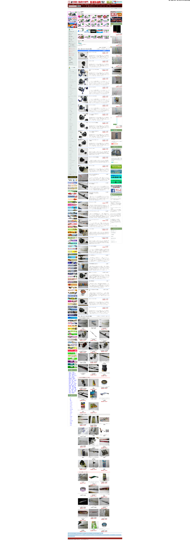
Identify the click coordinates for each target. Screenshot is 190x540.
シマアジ (75, 383)
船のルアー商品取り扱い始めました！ (115, 201)
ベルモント (70, 156)
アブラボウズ (73, 374)
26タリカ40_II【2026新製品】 (104, 349)
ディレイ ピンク (93, 516)
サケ (72, 382)
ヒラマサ (70, 388)
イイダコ (75, 375)
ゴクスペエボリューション (72, 81)
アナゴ (69, 374)
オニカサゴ (71, 420)
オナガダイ (74, 378)
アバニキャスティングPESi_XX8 (104, 386)
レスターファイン (71, 82)
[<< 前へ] (98, 316)
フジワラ (70, 153)
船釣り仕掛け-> (71, 36)
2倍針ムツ (120, 104)
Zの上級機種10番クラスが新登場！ (115, 219)
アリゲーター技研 (71, 71)
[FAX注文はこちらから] (116, 164)
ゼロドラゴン (71, 123)
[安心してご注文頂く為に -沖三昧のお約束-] (116, 184)
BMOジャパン (71, 150)
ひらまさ (71, 416)
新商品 (73, 4)
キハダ (71, 403)
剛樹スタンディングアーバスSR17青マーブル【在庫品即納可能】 (104, 362)
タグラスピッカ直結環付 (118, 125)
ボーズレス (70, 157)
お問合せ (92, 4)
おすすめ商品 (78, 4)
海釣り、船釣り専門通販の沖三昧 (83, 539)
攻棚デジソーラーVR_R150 (92, 272)
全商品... (70, 60)
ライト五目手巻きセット (92, 255)
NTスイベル (70, 98)
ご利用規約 (108, 4)
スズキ (71, 384)
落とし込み (70, 378)
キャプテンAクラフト (72, 104)
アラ (72, 375)
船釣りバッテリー (71, 41)
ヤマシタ (70, 166)
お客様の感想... (71, 62)
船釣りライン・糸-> (71, 38)
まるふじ (70, 159)
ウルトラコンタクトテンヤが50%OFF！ (115, 213)
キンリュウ (70, 105)
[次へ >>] (107, 316)
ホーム (70, 4)
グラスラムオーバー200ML (92, 202)
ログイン (119, 8)
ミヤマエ (70, 75)
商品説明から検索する (82, 44)
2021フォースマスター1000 (92, 298)
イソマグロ (73, 376)
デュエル (70, 135)
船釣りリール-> (71, 33)
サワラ (69, 383)
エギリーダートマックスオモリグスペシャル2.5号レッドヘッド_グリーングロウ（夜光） (93, 482)
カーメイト (70, 169)
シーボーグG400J (91, 237)
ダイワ (70, 76)
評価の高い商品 (87, 4)
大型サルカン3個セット (104, 456)
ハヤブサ (70, 144)
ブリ (69, 389)
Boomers (70, 154)
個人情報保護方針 (113, 232)
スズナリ (70, 120)
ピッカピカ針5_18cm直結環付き (117, 54)
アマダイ (70, 375)
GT (69, 384)
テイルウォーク (71, 132)
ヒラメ (73, 388)
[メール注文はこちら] (116, 169)
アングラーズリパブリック (72, 88)
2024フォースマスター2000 (92, 52)
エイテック (70, 91)
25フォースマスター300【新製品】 (93, 122)
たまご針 (121, 64)
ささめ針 (70, 110)
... (100, 316)
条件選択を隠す (80, 12)
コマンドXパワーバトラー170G (83, 423)
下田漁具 (70, 114)
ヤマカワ (70, 163)
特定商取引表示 (114, 4)
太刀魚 (71, 423)
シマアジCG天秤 (83, 445)
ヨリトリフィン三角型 (93, 467)
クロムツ (70, 382)
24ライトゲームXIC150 (92, 78)
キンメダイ (73, 381)
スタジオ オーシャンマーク (72, 172)
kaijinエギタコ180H (94, 338)
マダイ (72, 390)
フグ (75, 388)
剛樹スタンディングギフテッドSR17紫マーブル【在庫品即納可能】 (94, 457)
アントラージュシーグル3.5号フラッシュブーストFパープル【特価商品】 (104, 494)
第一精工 (70, 129)
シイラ (72, 383)
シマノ (70, 78)
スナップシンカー (93, 327)
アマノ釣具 (70, 85)
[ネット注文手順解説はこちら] (116, 179)
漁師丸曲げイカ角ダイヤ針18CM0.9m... (116, 95)
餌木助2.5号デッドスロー (104, 481)
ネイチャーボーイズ (71, 141)
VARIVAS (70, 147)
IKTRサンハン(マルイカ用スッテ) (104, 423)
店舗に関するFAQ (97, 4)
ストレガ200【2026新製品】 (93, 246)
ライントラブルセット (82, 456)
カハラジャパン (71, 101)
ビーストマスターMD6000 (83, 467)
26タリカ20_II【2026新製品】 (83, 338)
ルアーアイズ (83, 481)
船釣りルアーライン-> (72, 53)
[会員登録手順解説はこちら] (116, 174)
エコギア (70, 94)
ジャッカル (70, 117)
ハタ (70, 397)
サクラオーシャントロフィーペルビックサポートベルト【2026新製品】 (104, 373)
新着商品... (70, 57)
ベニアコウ (72, 389)
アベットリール (71, 79)
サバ (74, 382)
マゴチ (69, 390)
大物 (70, 400)
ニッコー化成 (71, 138)
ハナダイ (70, 387)
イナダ (69, 377)
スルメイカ (71, 409)
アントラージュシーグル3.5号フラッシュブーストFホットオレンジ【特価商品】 (83, 517)
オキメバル (73, 377)
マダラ (75, 390)
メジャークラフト (71, 162)
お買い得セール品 (71, 31)
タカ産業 (70, 126)
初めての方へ (103, 4)
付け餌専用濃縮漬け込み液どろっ (93, 263)
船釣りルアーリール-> (72, 48)
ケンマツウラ (71, 108)
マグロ (75, 389)
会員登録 (115, 8)
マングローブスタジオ (72, 160)
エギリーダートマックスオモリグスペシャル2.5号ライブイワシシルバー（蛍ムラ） (104, 399)
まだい (71, 406)
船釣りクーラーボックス (72, 46)
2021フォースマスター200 (92, 307)
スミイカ (74, 384)
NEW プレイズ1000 (91, 165)
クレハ (70, 107)
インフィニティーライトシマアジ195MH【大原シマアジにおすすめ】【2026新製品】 (94, 193)
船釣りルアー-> (71, 51)
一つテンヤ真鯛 (74, 387)
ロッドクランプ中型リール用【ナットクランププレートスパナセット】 (93, 446)
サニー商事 (70, 111)
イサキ (69, 376)
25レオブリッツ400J (91, 148)
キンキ (69, 381)
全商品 (82, 4)
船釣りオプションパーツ (72, 43)
